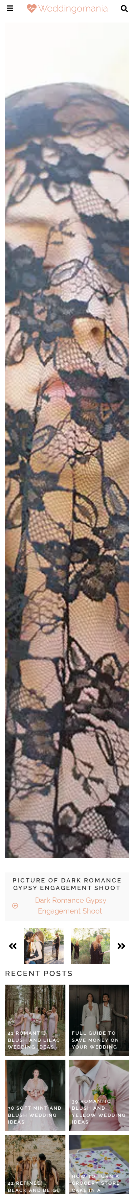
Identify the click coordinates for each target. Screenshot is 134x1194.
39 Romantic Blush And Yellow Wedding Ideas (99, 1112)
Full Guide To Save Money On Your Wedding (95, 1040)
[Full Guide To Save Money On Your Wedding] (99, 1020)
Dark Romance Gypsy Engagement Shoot (69, 905)
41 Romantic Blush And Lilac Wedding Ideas (34, 1040)
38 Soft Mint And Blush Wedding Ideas (35, 1115)
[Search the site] (124, 9)
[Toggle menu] (10, 9)
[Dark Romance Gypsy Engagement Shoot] (43, 946)
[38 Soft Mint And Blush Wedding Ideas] (35, 1095)
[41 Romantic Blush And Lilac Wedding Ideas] (35, 1020)
